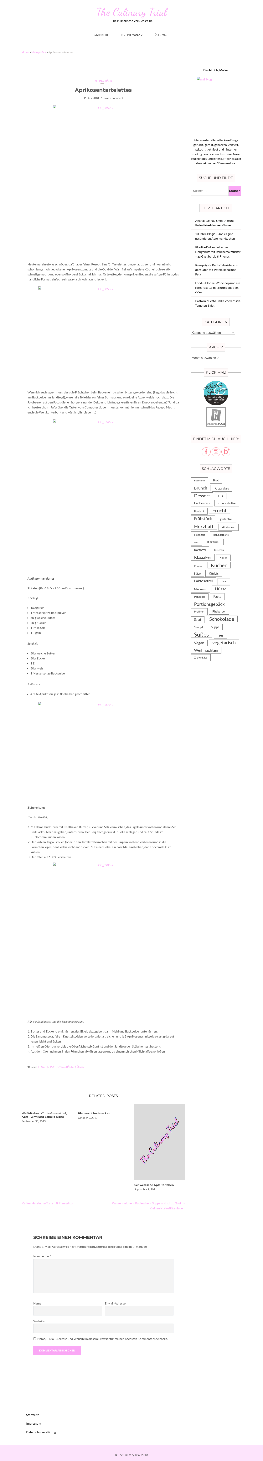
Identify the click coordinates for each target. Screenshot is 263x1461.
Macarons (200, 589)
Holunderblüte (221, 534)
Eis (220, 496)
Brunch (200, 487)
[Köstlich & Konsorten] (216, 383)
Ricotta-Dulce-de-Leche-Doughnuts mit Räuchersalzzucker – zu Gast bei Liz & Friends (217, 251)
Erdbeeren (202, 503)
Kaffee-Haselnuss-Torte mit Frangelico (47, 1203)
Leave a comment (113, 98)
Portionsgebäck (61, 1066)
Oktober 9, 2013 (87, 1117)
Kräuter (198, 566)
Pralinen (199, 611)
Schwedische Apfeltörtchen (154, 1185)
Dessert (202, 495)
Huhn (196, 542)
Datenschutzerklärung (41, 1432)
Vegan (199, 643)
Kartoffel (200, 549)
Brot (216, 480)
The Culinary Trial (131, 11)
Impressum (33, 1423)
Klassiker (202, 557)
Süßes (79, 1066)
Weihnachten (206, 650)
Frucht (43, 1066)
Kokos (223, 557)
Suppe (215, 627)
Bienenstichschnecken (94, 1113)
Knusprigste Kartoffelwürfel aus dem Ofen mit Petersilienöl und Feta (216, 269)
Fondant (199, 511)
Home (25, 52)
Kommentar (42, 1256)
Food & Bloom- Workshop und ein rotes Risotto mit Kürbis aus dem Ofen (217, 287)
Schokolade (221, 619)
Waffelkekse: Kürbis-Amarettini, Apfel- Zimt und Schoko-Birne (44, 1115)
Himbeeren (228, 527)
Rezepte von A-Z (132, 34)
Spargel (198, 627)
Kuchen (219, 565)
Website (38, 1321)
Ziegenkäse (200, 657)
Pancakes (199, 596)
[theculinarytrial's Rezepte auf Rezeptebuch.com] (216, 409)
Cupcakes (222, 488)
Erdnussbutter (227, 503)
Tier (220, 635)
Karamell (213, 542)
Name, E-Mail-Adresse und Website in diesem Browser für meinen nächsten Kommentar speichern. (102, 1339)
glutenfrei (226, 519)
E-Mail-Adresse (115, 1303)
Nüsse (221, 588)
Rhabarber (219, 611)
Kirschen (219, 549)
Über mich (161, 34)
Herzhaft (204, 526)
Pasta (217, 596)
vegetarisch (224, 642)
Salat (197, 620)
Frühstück (203, 518)
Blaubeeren (199, 480)
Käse (197, 573)
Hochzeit (199, 534)
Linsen (224, 581)
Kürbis (214, 573)
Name (37, 1303)
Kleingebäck (38, 52)
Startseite (102, 34)
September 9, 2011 (145, 1189)
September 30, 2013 (34, 1121)
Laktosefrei (203, 580)
